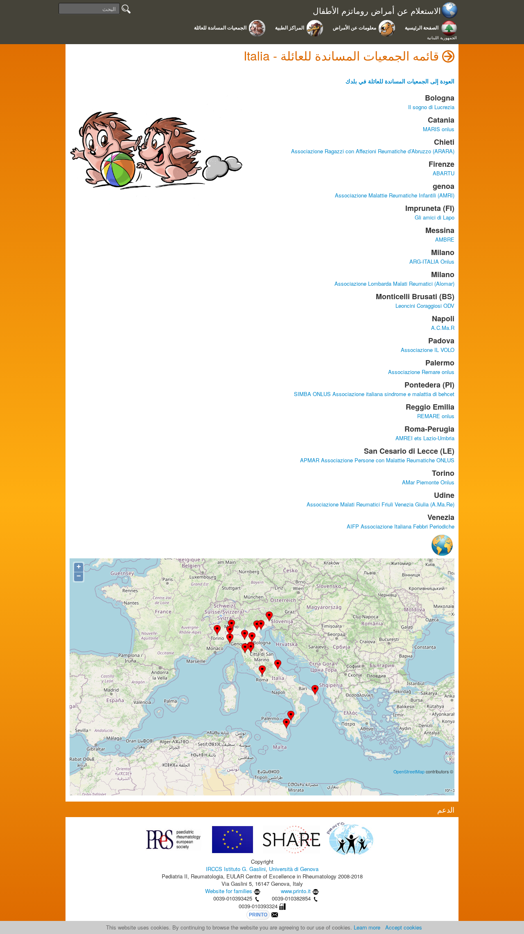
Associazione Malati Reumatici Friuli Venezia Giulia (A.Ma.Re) (380, 504)
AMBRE (444, 239)
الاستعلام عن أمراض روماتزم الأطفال (377, 10)
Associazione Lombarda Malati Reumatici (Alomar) (394, 283)
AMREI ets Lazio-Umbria (424, 438)
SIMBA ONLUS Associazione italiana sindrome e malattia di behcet (374, 394)
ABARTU (443, 173)
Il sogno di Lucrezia (431, 107)
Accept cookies (403, 927)
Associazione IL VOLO (427, 350)
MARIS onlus (438, 129)
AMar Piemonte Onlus (428, 482)
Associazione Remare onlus (421, 372)
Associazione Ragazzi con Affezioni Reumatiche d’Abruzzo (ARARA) (372, 151)
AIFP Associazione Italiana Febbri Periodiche (400, 526)
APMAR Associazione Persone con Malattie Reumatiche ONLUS (377, 460)
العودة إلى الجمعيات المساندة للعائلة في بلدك (400, 81)
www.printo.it (296, 891)
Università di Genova (293, 869)
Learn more (367, 927)
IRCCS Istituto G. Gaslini (236, 869)
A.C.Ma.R (442, 327)
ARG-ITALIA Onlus (431, 261)
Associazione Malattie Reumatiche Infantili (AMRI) (394, 195)
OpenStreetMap (409, 771)
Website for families (228, 891)
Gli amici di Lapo (434, 217)
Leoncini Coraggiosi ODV (424, 305)
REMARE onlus (435, 416)
